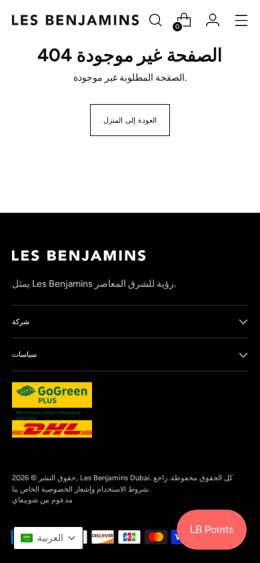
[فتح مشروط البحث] (155, 20)
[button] (48, 538)
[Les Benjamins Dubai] (75, 20)
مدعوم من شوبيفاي (42, 499)
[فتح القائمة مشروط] (241, 20)
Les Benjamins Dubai (115, 477)
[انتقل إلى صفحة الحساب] (212, 20)
